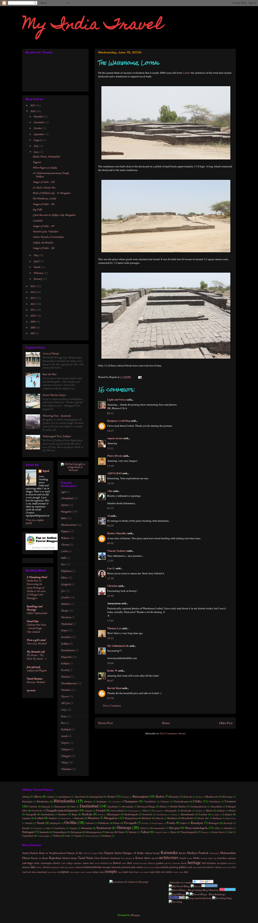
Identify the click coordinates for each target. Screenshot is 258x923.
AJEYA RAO (114, 473)
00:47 (110, 680)
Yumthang (106, 835)
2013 (32, 298)
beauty (189, 858)
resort (228, 867)
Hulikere (199, 810)
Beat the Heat (49, 374)
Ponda (171, 823)
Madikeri (53, 818)
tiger (120, 872)
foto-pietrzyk (33, 667)
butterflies (222, 858)
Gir (62, 591)
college (69, 863)
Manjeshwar (131, 818)
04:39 (110, 525)
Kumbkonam (162, 814)
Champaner (131, 801)
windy (175, 872)
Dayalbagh (113, 806)
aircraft (154, 858)
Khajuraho (66, 657)
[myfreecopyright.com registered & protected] (73, 470)
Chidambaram (181, 801)
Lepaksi (26, 818)
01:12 (110, 508)
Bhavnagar (227, 796)
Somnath (44, 832)
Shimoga (124, 827)
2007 (32, 333)
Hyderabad (66, 624)
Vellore (57, 835)
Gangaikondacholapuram (62, 810)
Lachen (203, 814)
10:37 (110, 431)
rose (34, 872)
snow (82, 872)
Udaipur (65, 749)
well (163, 871)
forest (124, 863)
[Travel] (196, 886)
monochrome (93, 867)
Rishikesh (66, 729)
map (66, 867)
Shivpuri (174, 828)
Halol (145, 810)
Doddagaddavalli (198, 806)
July (35, 146)
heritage (194, 862)
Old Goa (65, 703)
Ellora (64, 577)
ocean (157, 867)
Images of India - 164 (43, 248)
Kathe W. (112, 670)
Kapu (75, 814)
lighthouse (55, 867)
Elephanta (66, 571)
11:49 (110, 466)
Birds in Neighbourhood (52, 853)
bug (215, 858)
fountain (136, 863)
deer (92, 863)
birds (196, 858)
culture (85, 863)
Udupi (64, 762)
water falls (154, 872)
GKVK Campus (91, 853)
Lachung (215, 814)
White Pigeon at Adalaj (45, 167)
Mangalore (111, 818)
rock (29, 871)
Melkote (146, 818)
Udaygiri (65, 756)
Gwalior (65, 597)
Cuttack (32, 806)
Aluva (38, 796)
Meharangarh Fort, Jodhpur (56, 436)
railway (218, 867)
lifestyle (46, 867)
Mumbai (65, 690)
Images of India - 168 (43, 182)
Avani (110, 796)
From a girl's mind (36, 640)
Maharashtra (228, 853)
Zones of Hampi (50, 353)
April (36, 261)
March (37, 267)
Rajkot (183, 823)
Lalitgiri (227, 814)
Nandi (40, 823)
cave (37, 863)
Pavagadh (130, 823)
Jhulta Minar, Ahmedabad (46, 156)
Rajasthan (55, 858)
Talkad (145, 832)
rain (224, 867)
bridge (210, 858)
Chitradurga (214, 801)
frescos (151, 863)
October (37, 128)
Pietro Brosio (115, 455)
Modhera (172, 818)
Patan (116, 823)
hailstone (176, 863)
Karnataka (169, 852)
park (190, 867)
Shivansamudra (157, 828)
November (38, 122)
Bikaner (65, 538)
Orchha (70, 822)
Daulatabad (89, 806)
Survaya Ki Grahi (114, 832)
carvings (27, 863)
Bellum (199, 796)
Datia (72, 806)
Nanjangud (55, 823)
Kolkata (65, 663)
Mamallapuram (68, 683)
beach (183, 858)
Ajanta (64, 505)
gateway (168, 863)
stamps (88, 872)
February (38, 273)
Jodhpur (65, 643)
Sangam (73, 828)
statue (95, 872)
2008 (32, 327)
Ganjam (88, 810)
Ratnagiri (214, 823)
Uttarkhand (115, 858)
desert (97, 863)
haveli (184, 863)
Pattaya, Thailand (36, 682)
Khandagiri (113, 814)
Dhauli (163, 806)
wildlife (168, 871)
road (24, 871)
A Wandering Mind (37, 577)
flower (117, 863)
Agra (63, 492)
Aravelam (80, 796)
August (37, 140)
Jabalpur (221, 810)
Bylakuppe (102, 801)
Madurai (65, 676)
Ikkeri (209, 810)
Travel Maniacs (34, 678)
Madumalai (66, 818)
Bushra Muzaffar (117, 533)
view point (144, 872)
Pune (63, 716)
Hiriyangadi (170, 810)
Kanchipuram (68, 650)
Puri (63, 723)
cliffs (63, 863)
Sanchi (64, 736)
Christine (112, 586)
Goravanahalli (117, 810)
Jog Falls (37, 209)
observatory (149, 867)
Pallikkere (103, 823)
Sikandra (228, 828)
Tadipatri (132, 832)
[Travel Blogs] (187, 894)
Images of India (133, 853)
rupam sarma (115, 438)
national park (128, 867)
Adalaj (25, 796)
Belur (63, 518)
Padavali (90, 823)
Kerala (182, 853)
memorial (79, 867)
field (110, 863)
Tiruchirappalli (188, 832)
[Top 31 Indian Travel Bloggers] (43, 549)
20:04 (110, 663)
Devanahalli (127, 806)
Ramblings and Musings (34, 608)
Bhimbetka (43, 801)
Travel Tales (32, 621)
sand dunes (52, 872)
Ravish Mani (114, 688)
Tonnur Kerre (217, 832)
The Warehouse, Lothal (44, 198)
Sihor (217, 828)
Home (166, 723)
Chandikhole (150, 801)
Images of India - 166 (43, 204)
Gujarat (108, 853)
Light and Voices (116, 399)
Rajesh (46, 471)
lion (62, 867)
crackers (77, 863)
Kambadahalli (47, 814)
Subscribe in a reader (180, 882)
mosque (106, 867)
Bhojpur (88, 801)
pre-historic (208, 867)
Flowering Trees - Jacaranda (56, 415)
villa (109, 491)
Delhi (63, 558)
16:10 (110, 483)
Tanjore (64, 742)
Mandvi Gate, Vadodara (45, 231)
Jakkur (148, 853)
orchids (164, 867)
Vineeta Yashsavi (116, 551)
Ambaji (50, 796)
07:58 (110, 698)
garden (159, 863)
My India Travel (92, 25)
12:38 (110, 578)
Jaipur (64, 630)
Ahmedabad (67, 498)
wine (181, 872)
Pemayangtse (157, 823)
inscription (222, 863)
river (233, 867)
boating (204, 858)
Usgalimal (27, 835)
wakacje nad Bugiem (37, 670)
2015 (32, 286)
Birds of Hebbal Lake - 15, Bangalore (51, 193)
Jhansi (232, 810)
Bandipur (125, 796)
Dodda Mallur (178, 806)
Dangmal (46, 806)
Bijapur (65, 531)
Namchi (28, 823)
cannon (232, 858)
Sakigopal (38, 828)
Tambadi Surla (161, 832)
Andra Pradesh (30, 853)
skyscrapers (75, 872)
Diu (63, 564)
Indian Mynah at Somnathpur (48, 237)
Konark (65, 670)
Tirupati (204, 832)
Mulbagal (216, 818)
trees (136, 871)
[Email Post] (139, 377)
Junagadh (31, 814)
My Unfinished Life (118, 646)
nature (139, 867)
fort (129, 863)
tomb (125, 872)
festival (104, 863)
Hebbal (118, 853)
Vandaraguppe (43, 835)
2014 (32, 292)
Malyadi (78, 818)
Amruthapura (64, 796)
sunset (102, 871)
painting (173, 867)
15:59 (110, 596)
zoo (186, 872)
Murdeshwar (230, 818)
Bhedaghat (27, 801)
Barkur (160, 796)
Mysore (64, 696)
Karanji (156, 853)
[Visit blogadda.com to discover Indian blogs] (228, 890)
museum (116, 867)
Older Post (225, 723)
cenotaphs (46, 863)
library (39, 867)
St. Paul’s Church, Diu (44, 187)
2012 (32, 304)
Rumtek (26, 828)
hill (204, 863)
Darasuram (60, 806)
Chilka (197, 801)
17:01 (110, 620)
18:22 (110, 638)
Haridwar (66, 617)
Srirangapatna (93, 832)
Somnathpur (60, 832)
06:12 (110, 413)
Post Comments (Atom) (172, 733)
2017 (32, 105)
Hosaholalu (186, 810)
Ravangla (228, 823)
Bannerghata (141, 796)
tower (131, 871)
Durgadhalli (216, 806)
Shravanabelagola (196, 828)
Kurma (174, 814)
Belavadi (187, 796)
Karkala (87, 814)
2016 (32, 111)
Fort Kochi (37, 810)
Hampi (64, 610)
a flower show (142, 858)
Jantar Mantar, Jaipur (54, 395)
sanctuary (42, 872)
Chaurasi (164, 801)
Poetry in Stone (39, 858)
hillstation (211, 863)
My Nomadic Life (36, 651)
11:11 (110, 448)
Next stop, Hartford (37, 643)
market (72, 867)
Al (108, 515)
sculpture (63, 872)
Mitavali (159, 818)
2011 (32, 309)
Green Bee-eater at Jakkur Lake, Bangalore (54, 215)
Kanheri (62, 814)
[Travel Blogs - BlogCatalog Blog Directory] (194, 890)
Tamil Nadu (85, 858)
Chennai (65, 544)
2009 (32, 321)
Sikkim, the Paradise (43, 242)
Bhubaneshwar (68, 525)
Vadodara (66, 769)
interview (232, 863)
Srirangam (76, 832)
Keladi (101, 814)
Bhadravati (212, 796)
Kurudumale (188, 814)
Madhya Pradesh (197, 853)
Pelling (145, 823)
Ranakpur (197, 823)
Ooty (63, 709)
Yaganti (37, 162)
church (56, 863)
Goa (101, 853)
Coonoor (230, 801)
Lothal (186, 73)
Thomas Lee (114, 628)
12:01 (110, 560)
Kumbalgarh (131, 814)
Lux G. (111, 568)
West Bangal (126, 858)
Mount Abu (203, 818)
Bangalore (66, 511)
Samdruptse (59, 828)
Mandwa (93, 818)
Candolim (38, 220)
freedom (143, 863)
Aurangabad (96, 796)
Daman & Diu (75, 853)
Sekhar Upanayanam (37, 613)
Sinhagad (28, 832)
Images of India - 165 (43, 226)
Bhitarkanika (64, 801)
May (36, 255)
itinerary (26, 867)
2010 (32, 315)
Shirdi (143, 828)
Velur (67, 835)
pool (200, 867)
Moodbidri (187, 818)
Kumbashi (147, 814)
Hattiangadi (157, 810)
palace (183, 867)
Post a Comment (112, 705)
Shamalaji (86, 828)
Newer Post (105, 723)
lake (33, 867)
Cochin (64, 551)
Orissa (26, 858)
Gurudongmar (133, 810)
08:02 (110, 543)
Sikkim (66, 858)
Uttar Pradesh (101, 858)
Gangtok (65, 584)
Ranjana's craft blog (118, 420)
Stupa (74, 858)
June (36, 152)
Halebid (65, 604)
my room (31, 690)
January (38, 278)
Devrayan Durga (146, 806)
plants (195, 867)
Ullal (230, 832)
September (38, 134)
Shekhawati (103, 828)
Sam (48, 828)
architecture (168, 857)
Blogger (135, 915)
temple (111, 871)
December (38, 116)
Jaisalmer (65, 637)
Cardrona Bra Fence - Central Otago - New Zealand (36, 628)
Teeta (173, 832)
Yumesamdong (91, 835)
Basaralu (174, 796)
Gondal (100, 810)
